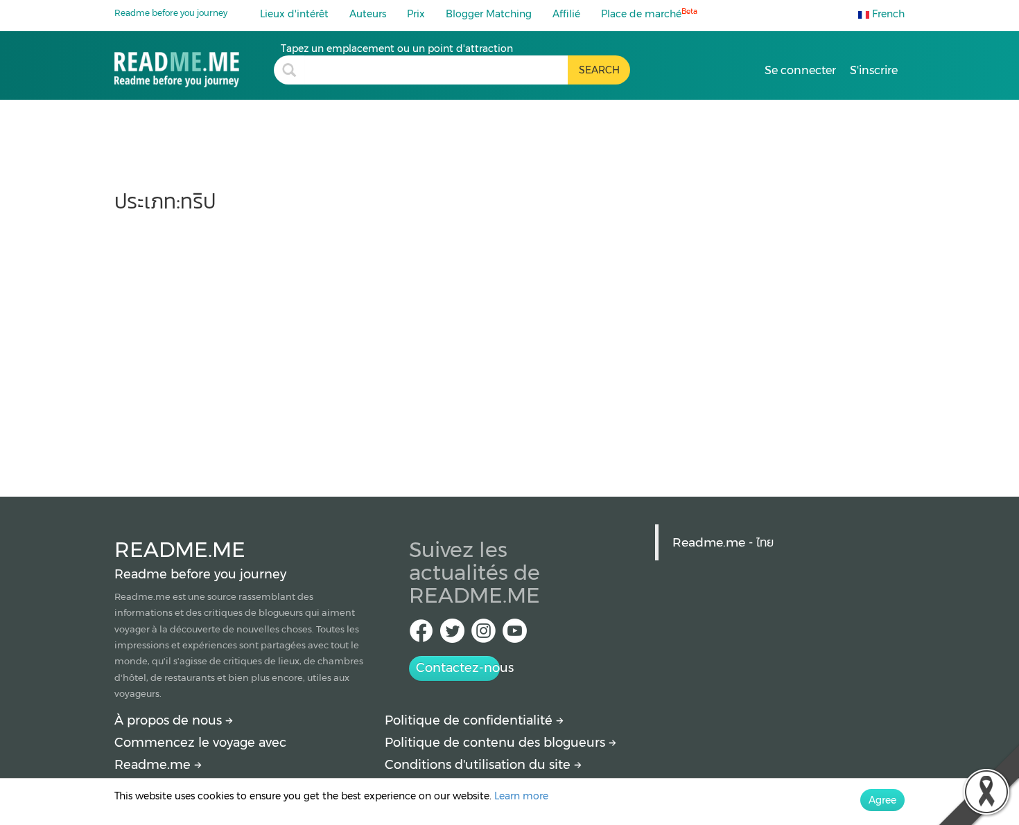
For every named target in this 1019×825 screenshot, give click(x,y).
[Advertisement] (509, 348)
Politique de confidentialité (470, 720)
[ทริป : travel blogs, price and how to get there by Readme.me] (194, 65)
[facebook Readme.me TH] (421, 635)
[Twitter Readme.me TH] (452, 635)
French (887, 14)
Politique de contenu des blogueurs (497, 742)
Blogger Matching (489, 14)
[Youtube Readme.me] (515, 635)
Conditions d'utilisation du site (479, 764)
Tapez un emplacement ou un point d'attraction (397, 48)
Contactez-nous (458, 667)
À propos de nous (169, 720)
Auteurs (367, 14)
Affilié (566, 14)
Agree (882, 800)
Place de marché (649, 13)
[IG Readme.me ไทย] (483, 635)
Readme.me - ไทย (723, 542)
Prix (416, 14)
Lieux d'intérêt (294, 14)
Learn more (521, 796)
